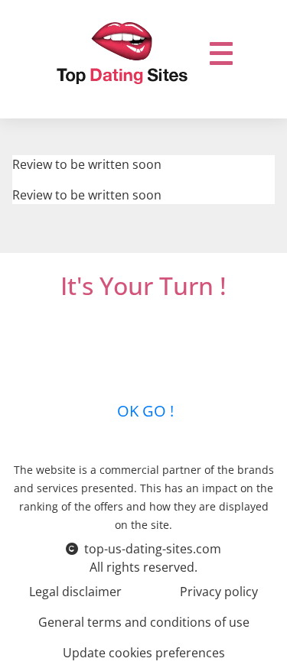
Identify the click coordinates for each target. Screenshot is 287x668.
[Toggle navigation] (221, 53)
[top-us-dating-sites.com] (122, 53)
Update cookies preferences (144, 652)
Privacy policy (219, 591)
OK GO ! (143, 410)
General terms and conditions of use (143, 622)
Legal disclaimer (75, 591)
